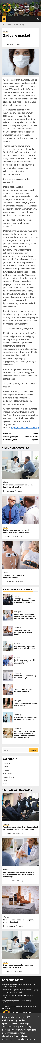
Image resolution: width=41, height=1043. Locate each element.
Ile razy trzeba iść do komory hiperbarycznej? (25, 677)
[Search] (38, 19)
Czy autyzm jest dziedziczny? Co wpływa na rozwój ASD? (25, 718)
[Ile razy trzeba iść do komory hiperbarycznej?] (8, 675)
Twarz (5, 780)
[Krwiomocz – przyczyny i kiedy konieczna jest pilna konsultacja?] (20, 510)
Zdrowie (5, 31)
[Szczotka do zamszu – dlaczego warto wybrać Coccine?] (8, 631)
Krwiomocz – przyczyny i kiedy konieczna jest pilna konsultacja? (18, 531)
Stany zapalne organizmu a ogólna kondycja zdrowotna (18, 486)
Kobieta (5, 767)
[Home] (4, 19)
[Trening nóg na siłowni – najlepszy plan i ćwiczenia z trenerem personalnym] (8, 599)
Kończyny (17, 596)
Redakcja (18, 44)
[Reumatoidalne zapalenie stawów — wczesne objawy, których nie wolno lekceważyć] (8, 615)
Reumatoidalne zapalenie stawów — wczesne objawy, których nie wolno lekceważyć (25, 616)
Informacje (17, 627)
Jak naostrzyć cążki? (31, 436)
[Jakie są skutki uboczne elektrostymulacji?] (20, 555)
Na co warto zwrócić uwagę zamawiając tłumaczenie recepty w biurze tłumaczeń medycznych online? (25, 734)
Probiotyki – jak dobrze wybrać (10, 436)
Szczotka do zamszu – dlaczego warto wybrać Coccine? (23, 632)
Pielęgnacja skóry (9, 777)
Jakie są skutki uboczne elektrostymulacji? (13, 576)
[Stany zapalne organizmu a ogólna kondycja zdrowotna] (20, 465)
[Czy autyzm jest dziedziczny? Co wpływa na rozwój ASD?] (8, 717)
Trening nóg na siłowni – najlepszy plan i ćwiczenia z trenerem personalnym (24, 600)
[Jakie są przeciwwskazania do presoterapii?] (8, 703)
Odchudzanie (7, 774)
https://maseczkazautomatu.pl (25, 427)
